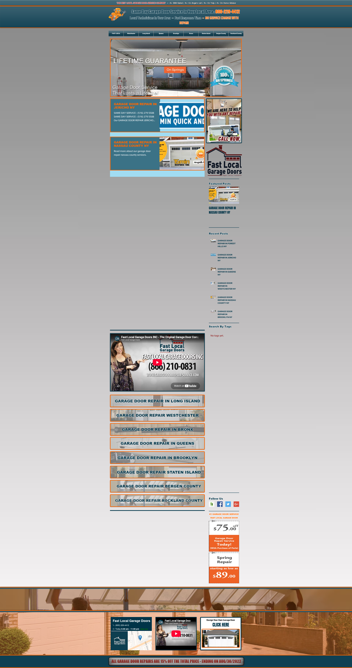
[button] (176, 661)
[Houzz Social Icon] (211, 504)
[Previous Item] (213, 195)
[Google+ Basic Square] (236, 504)
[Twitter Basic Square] (228, 504)
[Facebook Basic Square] (220, 504)
